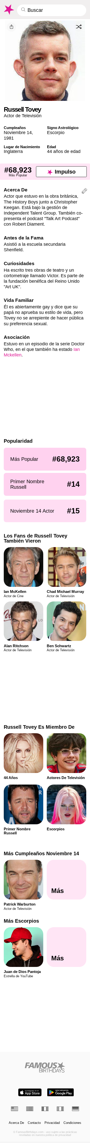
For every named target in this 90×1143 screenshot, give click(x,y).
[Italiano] (60, 1109)
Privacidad (52, 1122)
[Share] (11, 27)
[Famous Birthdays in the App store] (30, 1092)
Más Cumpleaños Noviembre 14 (41, 853)
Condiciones (72, 1122)
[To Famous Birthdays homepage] (9, 9)
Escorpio (55, 132)
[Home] (45, 1067)
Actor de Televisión (23, 115)
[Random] (78, 26)
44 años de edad (63, 151)
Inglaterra (13, 151)
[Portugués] (29, 1109)
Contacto (34, 1122)
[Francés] (45, 1109)
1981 (9, 138)
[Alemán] (75, 1109)
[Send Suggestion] (84, 191)
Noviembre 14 (18, 132)
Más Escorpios (21, 921)
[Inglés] (14, 1109)
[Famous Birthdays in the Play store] (60, 1092)
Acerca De (16, 1122)
